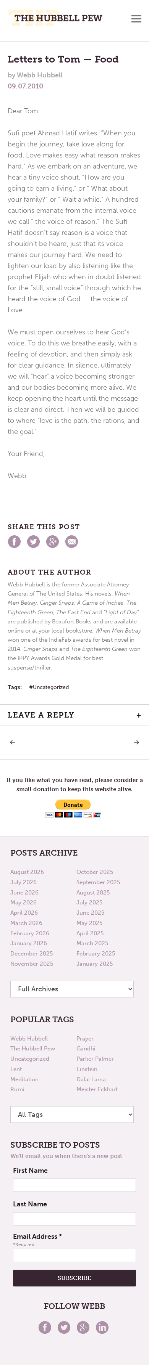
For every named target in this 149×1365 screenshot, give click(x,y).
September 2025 (98, 882)
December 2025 (31, 953)
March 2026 (26, 923)
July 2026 (23, 882)
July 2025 (89, 902)
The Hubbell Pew (32, 1048)
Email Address (37, 1236)
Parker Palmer (95, 1058)
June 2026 (24, 892)
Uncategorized (51, 687)
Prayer (85, 1038)
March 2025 (92, 943)
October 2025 (94, 872)
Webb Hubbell (29, 1038)
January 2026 (28, 943)
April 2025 (90, 933)
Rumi (17, 1089)
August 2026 (27, 872)
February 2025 (95, 953)
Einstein (86, 1069)
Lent (16, 1069)
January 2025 (94, 963)
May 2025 (89, 923)
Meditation (24, 1079)
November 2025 (31, 963)
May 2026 (23, 902)
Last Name (30, 1204)
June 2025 (90, 912)
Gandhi (86, 1048)
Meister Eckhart (97, 1089)
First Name (30, 1170)
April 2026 (24, 912)
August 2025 (93, 892)
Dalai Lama (91, 1079)
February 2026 (29, 933)
